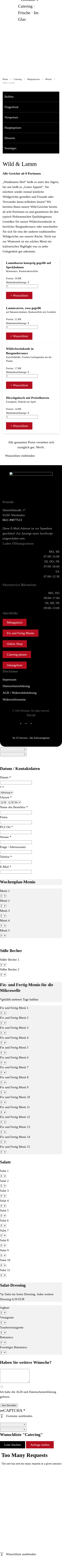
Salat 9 (4, 1250)
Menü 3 (5, 910)
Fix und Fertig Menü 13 (15, 1127)
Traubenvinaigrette (11, 1327)
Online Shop (15, 644)
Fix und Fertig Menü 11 (15, 1107)
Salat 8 (4, 1240)
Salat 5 (4, 1210)
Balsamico (6, 1337)
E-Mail (5, 866)
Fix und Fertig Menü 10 (15, 1097)
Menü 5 (5, 930)
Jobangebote (14, 665)
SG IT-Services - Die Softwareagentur (31, 738)
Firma (3, 817)
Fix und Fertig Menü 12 (15, 1117)
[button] (57, 97)
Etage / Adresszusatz (13, 847)
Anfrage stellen (39, 1444)
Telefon (6, 856)
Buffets (9, 96)
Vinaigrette (7, 1317)
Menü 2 (5, 900)
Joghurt (4, 1307)
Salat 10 (5, 1260)
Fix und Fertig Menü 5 (14, 1047)
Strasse (5, 837)
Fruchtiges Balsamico (13, 1347)
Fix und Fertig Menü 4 (14, 1037)
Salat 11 (5, 1270)
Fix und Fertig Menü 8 (14, 1077)
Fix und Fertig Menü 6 (14, 1057)
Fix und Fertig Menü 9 (14, 1087)
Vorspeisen (11, 117)
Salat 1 (4, 1171)
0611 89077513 (12, 520)
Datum (5, 777)
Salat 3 (4, 1190)
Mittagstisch (14, 622)
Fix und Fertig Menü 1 (14, 1008)
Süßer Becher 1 (9, 959)
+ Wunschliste (19, 295)
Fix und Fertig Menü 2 (14, 1017)
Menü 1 (5, 891)
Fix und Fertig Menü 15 (15, 1146)
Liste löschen (12, 1444)
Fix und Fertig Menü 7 (14, 1067)
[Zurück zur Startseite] (31, 9)
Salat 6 (4, 1220)
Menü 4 (5, 920)
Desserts (9, 138)
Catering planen (17, 654)
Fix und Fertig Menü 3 (14, 1027)
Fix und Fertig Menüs (20, 633)
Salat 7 (4, 1230)
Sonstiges (10, 148)
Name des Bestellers (14, 807)
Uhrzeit (6, 797)
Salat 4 (4, 1200)
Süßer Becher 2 (9, 969)
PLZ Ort (6, 827)
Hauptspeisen (12, 127)
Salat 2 (4, 1181)
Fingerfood (11, 107)
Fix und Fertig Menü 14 (15, 1137)
